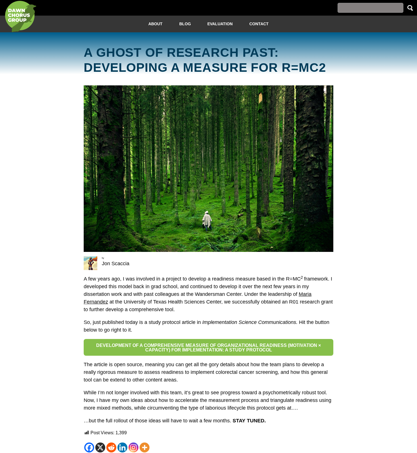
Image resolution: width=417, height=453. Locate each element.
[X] (100, 447)
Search (410, 8)
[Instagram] (133, 447)
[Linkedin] (122, 447)
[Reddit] (111, 447)
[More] (144, 447)
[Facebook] (89, 447)
